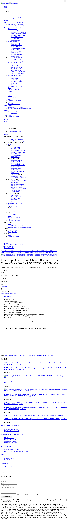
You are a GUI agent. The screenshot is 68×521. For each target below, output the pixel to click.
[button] (31, 495)
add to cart (12, 293)
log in (5, 6)
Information (7, 296)
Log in (6, 119)
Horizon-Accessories (10, 246)
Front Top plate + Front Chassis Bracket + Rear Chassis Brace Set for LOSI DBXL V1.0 (29, 355)
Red (5, 286)
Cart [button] (5, 7)
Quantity (3, 288)
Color (2, 285)
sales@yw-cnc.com (6, 470)
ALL (9, 138)
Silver (2, 286)
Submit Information (6, 496)
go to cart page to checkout (15, 18)
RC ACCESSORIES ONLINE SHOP (15, 244)
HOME (6, 21)
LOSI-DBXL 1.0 (9, 248)
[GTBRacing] (34, 3)
